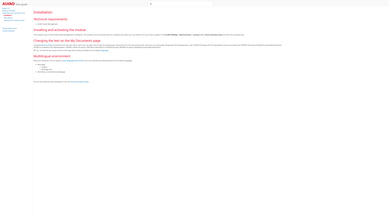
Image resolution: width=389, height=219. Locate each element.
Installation (8, 15)
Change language (8, 31)
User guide (21, 4)
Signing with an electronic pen (14, 20)
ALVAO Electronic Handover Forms (13, 13)
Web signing (8, 18)
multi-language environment (73, 61)
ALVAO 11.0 (6, 8)
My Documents (47, 45)
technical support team (80, 82)
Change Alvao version (9, 28)
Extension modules (8, 11)
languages (104, 50)
